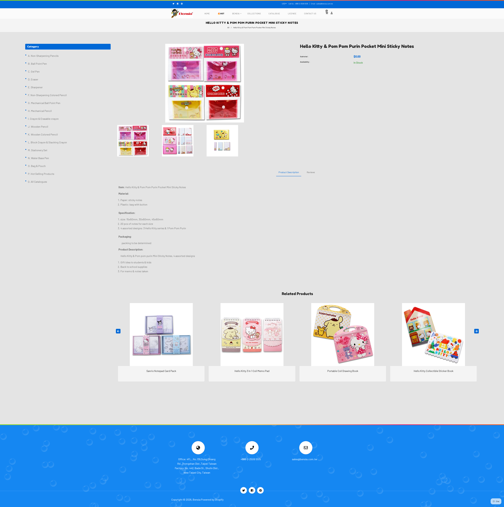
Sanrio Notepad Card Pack (161, 370)
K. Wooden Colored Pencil (43, 134)
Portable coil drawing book (342, 370)
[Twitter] (174, 3)
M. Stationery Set (37, 150)
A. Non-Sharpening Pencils (43, 55)
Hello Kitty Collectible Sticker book (433, 370)
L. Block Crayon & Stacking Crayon (47, 142)
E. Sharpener (35, 87)
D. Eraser (33, 79)
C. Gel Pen (34, 71)
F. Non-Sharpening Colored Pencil (47, 95)
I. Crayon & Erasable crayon (43, 118)
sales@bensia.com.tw (324, 4)
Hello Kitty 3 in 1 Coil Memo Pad (252, 370)
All (228, 27)
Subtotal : (304, 56)
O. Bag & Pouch (37, 165)
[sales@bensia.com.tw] (305, 448)
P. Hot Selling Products (41, 173)
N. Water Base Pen (38, 158)
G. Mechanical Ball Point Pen (44, 103)
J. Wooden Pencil (38, 126)
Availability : (305, 62)
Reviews (311, 172)
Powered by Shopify (212, 499)
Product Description (289, 172)
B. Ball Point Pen (37, 63)
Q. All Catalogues (37, 181)
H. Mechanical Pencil (40, 110)
